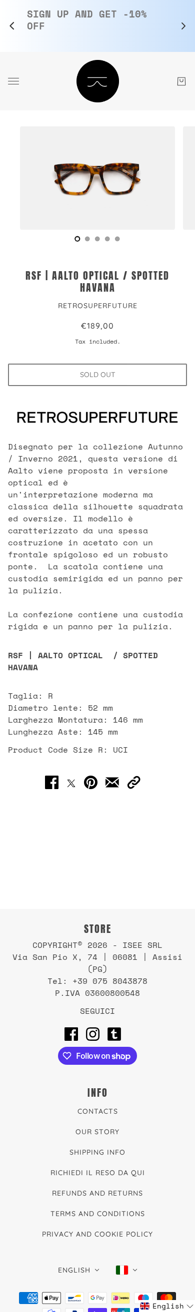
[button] (133, 783)
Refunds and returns (97, 1193)
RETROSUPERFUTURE (98, 305)
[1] (88, 239)
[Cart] (181, 81)
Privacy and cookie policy (97, 1234)
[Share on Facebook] (51, 783)
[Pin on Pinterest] (91, 783)
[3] (108, 239)
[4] (118, 239)
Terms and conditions (97, 1213)
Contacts (98, 1111)
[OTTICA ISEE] (97, 81)
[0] (78, 239)
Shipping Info (98, 1152)
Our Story (98, 1131)
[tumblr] (114, 1034)
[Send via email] (112, 783)
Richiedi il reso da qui (97, 1172)
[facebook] (71, 1034)
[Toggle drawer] (13, 81)
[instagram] (93, 1034)
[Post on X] (71, 783)
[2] (98, 239)
